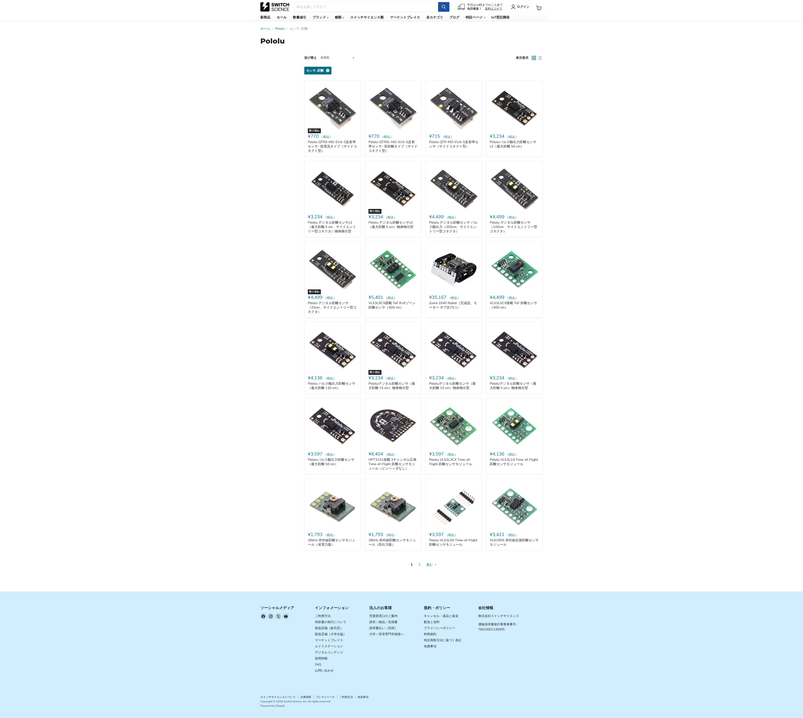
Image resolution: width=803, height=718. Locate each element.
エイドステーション (329, 646)
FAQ (318, 664)
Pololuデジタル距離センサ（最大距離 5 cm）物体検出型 (513, 385)
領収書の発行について (330, 622)
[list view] (540, 58)
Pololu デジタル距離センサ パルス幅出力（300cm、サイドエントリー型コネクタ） (453, 227)
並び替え (310, 58)
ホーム (265, 29)
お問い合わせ (324, 670)
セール (282, 17)
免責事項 (430, 646)
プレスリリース (325, 697)
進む (430, 564)
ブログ (454, 17)
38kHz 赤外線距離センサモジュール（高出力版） (392, 542)
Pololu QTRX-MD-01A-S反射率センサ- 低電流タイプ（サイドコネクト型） (332, 146)
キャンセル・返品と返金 (441, 616)
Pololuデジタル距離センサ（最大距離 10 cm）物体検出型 (452, 385)
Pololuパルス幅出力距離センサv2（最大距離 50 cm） (513, 144)
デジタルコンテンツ (329, 652)
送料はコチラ (493, 9)
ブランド (320, 17)
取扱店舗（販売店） (329, 628)
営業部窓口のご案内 (383, 616)
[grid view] (534, 58)
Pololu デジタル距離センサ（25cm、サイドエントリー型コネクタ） (332, 307)
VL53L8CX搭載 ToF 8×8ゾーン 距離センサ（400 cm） (392, 305)
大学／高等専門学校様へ (386, 634)
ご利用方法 (323, 616)
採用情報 (321, 658)
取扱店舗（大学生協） (330, 634)
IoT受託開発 (500, 17)
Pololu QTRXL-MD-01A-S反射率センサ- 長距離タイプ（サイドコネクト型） (393, 146)
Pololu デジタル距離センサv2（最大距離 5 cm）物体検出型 (390, 224)
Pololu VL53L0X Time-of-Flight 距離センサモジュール (453, 542)
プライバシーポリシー (439, 628)
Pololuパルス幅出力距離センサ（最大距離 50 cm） (331, 461)
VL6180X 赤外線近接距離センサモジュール (514, 542)
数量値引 (299, 17)
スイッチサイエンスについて (278, 697)
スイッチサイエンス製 (367, 17)
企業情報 (305, 697)
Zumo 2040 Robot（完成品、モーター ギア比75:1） (453, 305)
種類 (338, 17)
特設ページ (474, 17)
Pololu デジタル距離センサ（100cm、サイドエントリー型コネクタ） (513, 227)
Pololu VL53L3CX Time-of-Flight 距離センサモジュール (450, 461)
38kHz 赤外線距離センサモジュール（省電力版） (331, 542)
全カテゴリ (434, 17)
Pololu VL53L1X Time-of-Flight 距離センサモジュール (514, 461)
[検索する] (443, 7)
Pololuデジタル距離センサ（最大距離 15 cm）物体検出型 (391, 385)
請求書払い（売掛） (383, 628)
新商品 (265, 17)
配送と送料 (432, 622)
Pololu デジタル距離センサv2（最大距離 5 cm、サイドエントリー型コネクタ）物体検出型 (332, 227)
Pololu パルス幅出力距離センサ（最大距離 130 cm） (331, 385)
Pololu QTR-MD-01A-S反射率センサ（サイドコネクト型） (453, 144)
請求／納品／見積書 (383, 622)
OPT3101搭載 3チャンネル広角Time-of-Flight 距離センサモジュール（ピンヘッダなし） (392, 464)
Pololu (280, 29)
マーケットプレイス (405, 17)
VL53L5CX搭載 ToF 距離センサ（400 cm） (513, 305)
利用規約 (430, 634)
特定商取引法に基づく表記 (443, 640)
